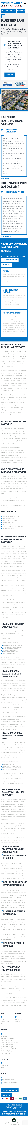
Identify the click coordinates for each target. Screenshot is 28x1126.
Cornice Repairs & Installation (9, 1042)
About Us (17, 1021)
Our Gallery (18, 1019)
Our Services (5, 1021)
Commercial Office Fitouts (8, 1049)
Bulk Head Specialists (7, 1038)
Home (2, 1019)
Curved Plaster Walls (7, 1044)
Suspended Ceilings (7, 1047)
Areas (2, 1067)
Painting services (6, 1053)
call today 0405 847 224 (8, 10)
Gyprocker (4, 1036)
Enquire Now (21, 10)
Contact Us (4, 1065)
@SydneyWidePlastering (8, 1079)
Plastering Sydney (6, 1051)
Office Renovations (6, 1040)
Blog (2, 1023)
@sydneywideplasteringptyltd (10, 1082)
